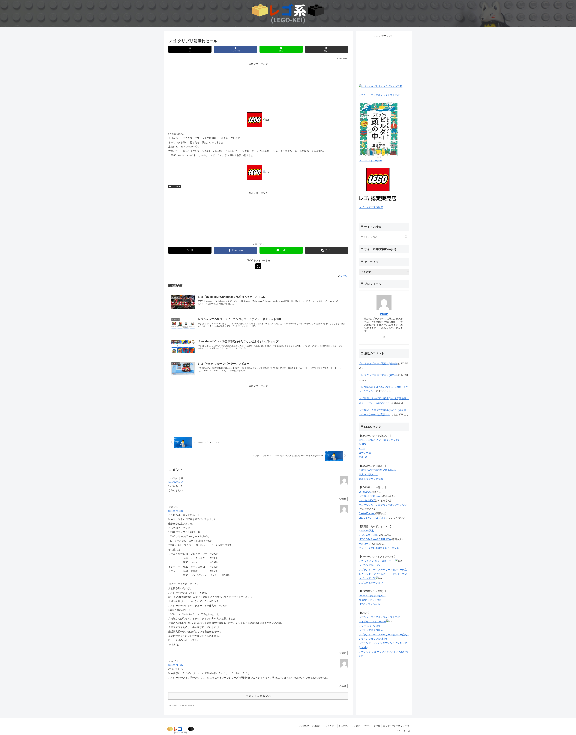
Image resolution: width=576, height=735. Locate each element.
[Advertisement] (258, 87)
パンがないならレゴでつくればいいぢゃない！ (384, 505)
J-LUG (362, 444)
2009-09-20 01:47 (175, 482)
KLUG (362, 448)
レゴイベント (329, 725)
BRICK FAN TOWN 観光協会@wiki (377, 470)
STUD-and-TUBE (368, 535)
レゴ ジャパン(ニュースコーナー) (376, 561)
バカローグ (365, 543)
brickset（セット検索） (371, 600)
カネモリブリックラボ (371, 479)
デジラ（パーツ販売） (371, 626)
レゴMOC (343, 725)
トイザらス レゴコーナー (372, 621)
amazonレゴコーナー (370, 160)
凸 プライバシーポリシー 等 (396, 725)
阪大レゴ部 (365, 453)
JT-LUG (363, 457)
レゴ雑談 (316, 725)
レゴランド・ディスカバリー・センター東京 (383, 569)
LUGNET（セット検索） (372, 595)
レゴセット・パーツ (360, 725)
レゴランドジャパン (369, 565)
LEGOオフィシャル (369, 604)
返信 (344, 499)
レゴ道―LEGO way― (370, 496)
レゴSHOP (176, 186)
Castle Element (367, 513)
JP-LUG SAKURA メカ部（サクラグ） (379, 440)
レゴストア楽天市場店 (371, 207)
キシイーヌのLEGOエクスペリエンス (379, 548)
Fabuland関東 (366, 530)
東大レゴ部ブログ (368, 474)
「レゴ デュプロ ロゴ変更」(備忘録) (378, 363)
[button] (326, 49)
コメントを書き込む (258, 696)
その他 (377, 725)
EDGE (384, 314)
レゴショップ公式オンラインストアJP (379, 95)
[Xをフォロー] (258, 266)
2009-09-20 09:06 (175, 511)
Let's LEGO (365, 491)
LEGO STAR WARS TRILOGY (375, 539)
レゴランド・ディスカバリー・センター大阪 (383, 574)
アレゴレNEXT (367, 500)
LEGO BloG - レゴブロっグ (373, 517)
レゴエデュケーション (371, 582)
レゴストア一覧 (367, 578)
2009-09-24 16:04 (175, 665)
